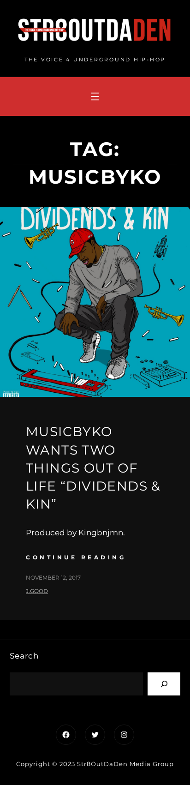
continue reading (76, 557)
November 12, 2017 (53, 577)
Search (24, 655)
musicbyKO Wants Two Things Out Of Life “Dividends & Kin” (93, 468)
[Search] (164, 683)
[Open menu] (95, 96)
